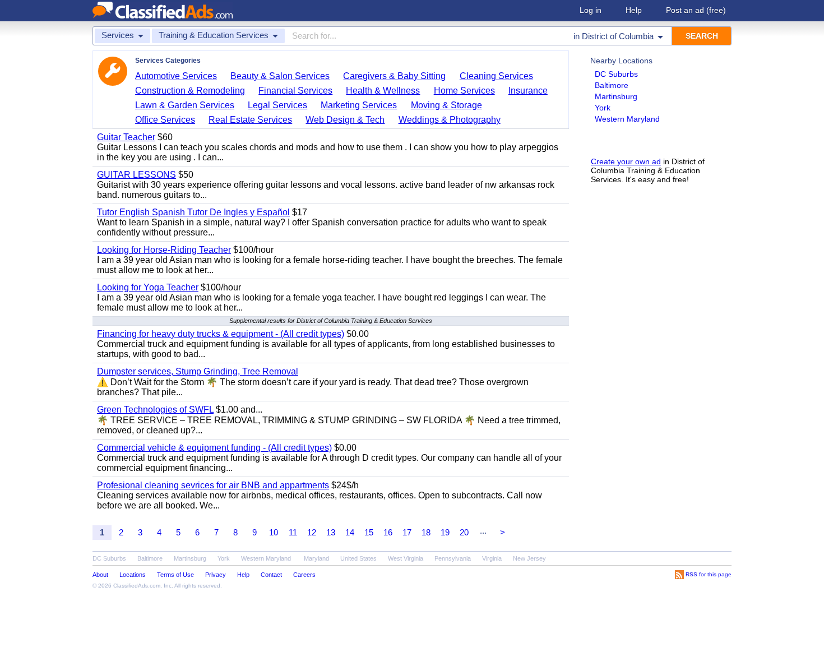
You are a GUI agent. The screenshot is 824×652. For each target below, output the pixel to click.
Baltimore (611, 85)
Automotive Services (176, 76)
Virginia (492, 558)
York (602, 107)
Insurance (528, 90)
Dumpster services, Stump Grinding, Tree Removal (197, 371)
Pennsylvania (452, 558)
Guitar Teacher (126, 137)
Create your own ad (626, 161)
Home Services (464, 90)
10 (273, 532)
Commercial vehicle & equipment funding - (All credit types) (214, 447)
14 (349, 532)
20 (464, 532)
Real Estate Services (250, 119)
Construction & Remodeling (190, 90)
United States (358, 558)
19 (445, 532)
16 (387, 532)
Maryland (316, 558)
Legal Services (277, 105)
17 (406, 532)
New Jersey (529, 558)
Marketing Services (359, 105)
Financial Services (295, 90)
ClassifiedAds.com (136, 585)
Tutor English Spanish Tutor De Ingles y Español (193, 212)
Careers (304, 574)
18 (426, 532)
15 (368, 532)
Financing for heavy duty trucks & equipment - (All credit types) (220, 334)
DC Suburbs (616, 74)
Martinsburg (616, 96)
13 (330, 532)
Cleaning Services (496, 76)
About (100, 574)
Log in (590, 10)
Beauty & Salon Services (280, 76)
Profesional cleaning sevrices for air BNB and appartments (213, 485)
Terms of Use (175, 574)
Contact (271, 574)
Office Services (165, 119)
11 (293, 532)
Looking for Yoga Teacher (147, 287)
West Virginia (405, 558)
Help (634, 10)
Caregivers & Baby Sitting (394, 76)
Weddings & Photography (450, 119)
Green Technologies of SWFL (155, 409)
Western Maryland (627, 118)
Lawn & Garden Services (184, 105)
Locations (132, 574)
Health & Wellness (383, 90)
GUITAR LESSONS (136, 174)
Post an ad (696, 10)
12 (311, 532)
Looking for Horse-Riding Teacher (164, 250)
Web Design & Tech (345, 119)
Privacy (215, 574)
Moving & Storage (446, 105)
